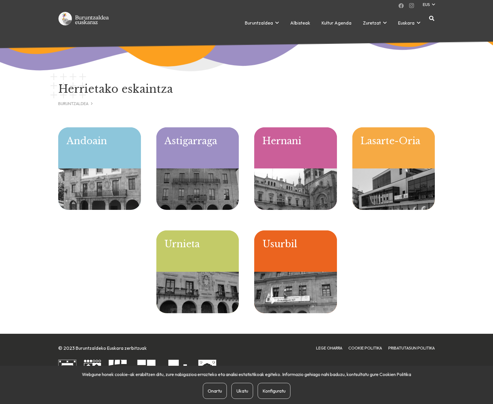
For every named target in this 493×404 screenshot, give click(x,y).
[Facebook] (401, 6)
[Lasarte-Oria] (393, 168)
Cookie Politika (365, 348)
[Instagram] (411, 6)
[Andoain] (99, 168)
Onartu (215, 391)
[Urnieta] (197, 271)
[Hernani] (295, 168)
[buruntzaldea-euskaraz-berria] (84, 22)
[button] (429, 5)
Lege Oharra (329, 348)
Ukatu (242, 391)
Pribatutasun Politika (411, 348)
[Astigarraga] (197, 168)
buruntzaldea (73, 103)
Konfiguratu (274, 391)
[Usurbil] (295, 271)
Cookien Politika (395, 374)
